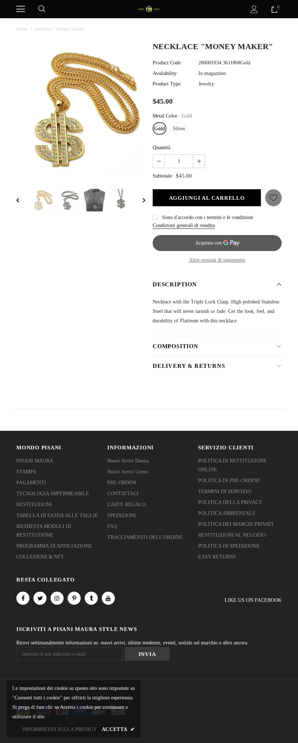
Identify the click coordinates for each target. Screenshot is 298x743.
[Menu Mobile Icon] (20, 9)
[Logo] (149, 8)
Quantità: (162, 147)
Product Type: (167, 84)
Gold (159, 128)
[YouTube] (108, 598)
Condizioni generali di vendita (184, 225)
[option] (80, 109)
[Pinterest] (74, 598)
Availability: (165, 73)
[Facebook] (22, 598)
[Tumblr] (91, 598)
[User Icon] (254, 9)
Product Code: (167, 62)
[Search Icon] (41, 9)
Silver (179, 128)
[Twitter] (40, 598)
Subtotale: (163, 176)
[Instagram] (57, 598)
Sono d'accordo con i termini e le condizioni (207, 217)
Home (22, 29)
